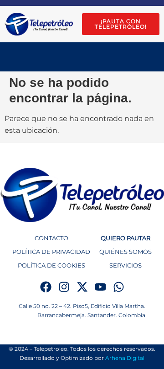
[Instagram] (64, 287)
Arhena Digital (124, 357)
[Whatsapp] (118, 287)
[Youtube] (100, 287)
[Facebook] (45, 287)
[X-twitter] (82, 287)
